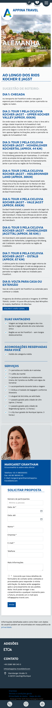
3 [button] (30, 69)
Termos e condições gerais (20, 694)
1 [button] (22, 69)
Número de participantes (19, 499)
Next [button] (48, 38)
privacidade (6, 627)
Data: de (12, 507)
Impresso (13, 691)
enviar (11, 605)
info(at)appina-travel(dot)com (17, 669)
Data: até (12, 515)
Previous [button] (3, 38)
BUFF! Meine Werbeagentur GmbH (32, 699)
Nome (11, 527)
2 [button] (26, 69)
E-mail (11, 543)
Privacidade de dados (18, 696)
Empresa (12, 535)
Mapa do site (35, 696)
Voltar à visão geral (14, 309)
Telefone (11, 551)
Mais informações (15, 562)
